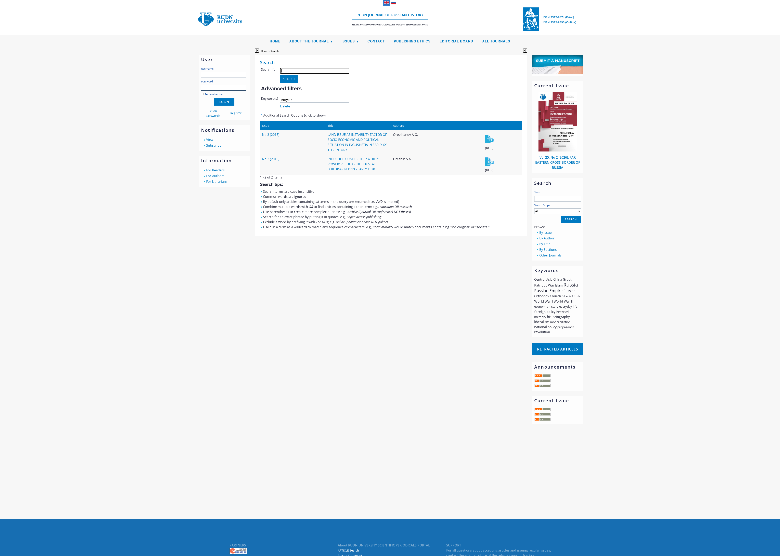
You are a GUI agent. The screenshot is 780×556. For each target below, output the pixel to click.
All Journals (496, 41)
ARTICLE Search (348, 550)
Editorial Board (456, 41)
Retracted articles (557, 349)
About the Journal (309, 41)
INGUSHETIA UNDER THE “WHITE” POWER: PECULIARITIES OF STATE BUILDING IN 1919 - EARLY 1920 (353, 164)
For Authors (215, 176)
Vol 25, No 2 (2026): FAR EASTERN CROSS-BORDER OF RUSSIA (557, 162)
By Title (544, 244)
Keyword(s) (269, 98)
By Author (547, 238)
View (209, 139)
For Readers (215, 170)
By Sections (548, 249)
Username (207, 68)
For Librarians (217, 181)
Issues (348, 41)
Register (236, 113)
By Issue (545, 232)
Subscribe (213, 145)
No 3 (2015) (270, 134)
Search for (269, 69)
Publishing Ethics (412, 41)
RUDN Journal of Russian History (390, 19)
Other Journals (550, 255)
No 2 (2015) (270, 159)
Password (207, 81)
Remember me (213, 94)
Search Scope (542, 205)
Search (538, 192)
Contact (376, 41)
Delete (285, 106)
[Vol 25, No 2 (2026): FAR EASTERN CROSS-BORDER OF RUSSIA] (557, 150)
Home (275, 41)
